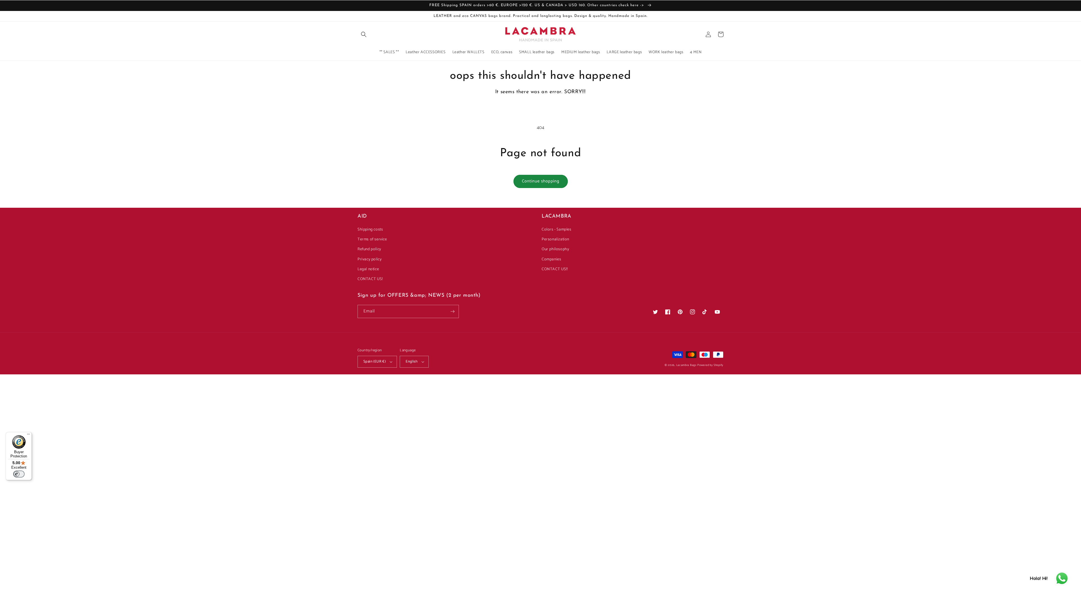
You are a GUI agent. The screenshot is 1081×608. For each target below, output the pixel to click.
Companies (551, 259)
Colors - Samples (556, 229)
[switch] (18, 474)
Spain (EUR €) (374, 362)
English (411, 362)
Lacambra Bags (686, 365)
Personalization (555, 239)
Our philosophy (555, 249)
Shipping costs (370, 229)
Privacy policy (369, 259)
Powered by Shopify (710, 365)
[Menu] (28, 435)
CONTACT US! (370, 279)
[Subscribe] (452, 311)
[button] (364, 34)
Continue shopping (540, 181)
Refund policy (369, 249)
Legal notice (368, 269)
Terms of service (372, 239)
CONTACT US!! (555, 269)
